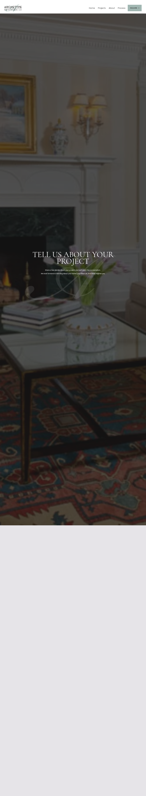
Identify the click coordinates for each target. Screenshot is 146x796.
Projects (102, 8)
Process (121, 8)
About (112, 8)
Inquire (133, 8)
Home (92, 8)
